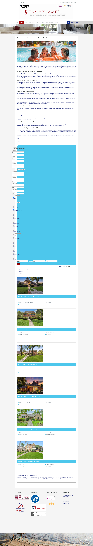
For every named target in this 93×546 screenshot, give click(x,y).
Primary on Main (16, 254)
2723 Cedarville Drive (30, 364)
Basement (15, 243)
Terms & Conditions (36, 480)
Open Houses (31, 22)
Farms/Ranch (15, 215)
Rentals (26, 22)
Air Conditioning (16, 238)
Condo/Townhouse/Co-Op (17, 210)
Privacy (31, 480)
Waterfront (15, 259)
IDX (19, 480)
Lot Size (15, 177)
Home (17, 22)
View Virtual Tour (21, 340)
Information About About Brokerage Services (22, 529)
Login (18, 142)
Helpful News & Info (49, 22)
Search (18, 263)
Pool (14, 251)
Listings (21, 22)
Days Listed (15, 189)
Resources (42, 22)
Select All (15, 205)
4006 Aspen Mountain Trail (31, 329)
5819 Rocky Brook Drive (31, 296)
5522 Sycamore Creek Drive (31, 396)
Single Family (15, 207)
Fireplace (15, 246)
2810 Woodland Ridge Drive (32, 429)
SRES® (37, 22)
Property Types (17, 202)
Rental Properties (16, 218)
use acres (19, 177)
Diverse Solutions (25, 480)
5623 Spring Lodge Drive (31, 461)
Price (14, 150)
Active (14, 198)
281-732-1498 (74, 22)
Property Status (17, 195)
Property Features (18, 233)
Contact (56, 22)
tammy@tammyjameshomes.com (71, 2)
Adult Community (16, 235)
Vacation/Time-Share (17, 231)
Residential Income (16, 223)
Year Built (15, 183)
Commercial (15, 226)
